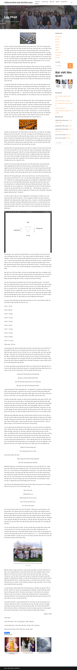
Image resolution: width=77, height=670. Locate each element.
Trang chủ (37, 1)
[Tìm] (71, 2)
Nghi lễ (57, 1)
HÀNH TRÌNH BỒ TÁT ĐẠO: (63, 101)
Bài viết (57, 39)
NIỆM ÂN (67, 134)
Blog (10, 12)
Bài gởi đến (64, 1)
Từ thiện (57, 57)
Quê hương (45, 1)
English (37, 3)
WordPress (17, 668)
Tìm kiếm (57, 62)
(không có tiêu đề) (60, 108)
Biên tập (52, 1)
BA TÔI (70, 125)
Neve (5, 668)
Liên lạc (57, 47)
